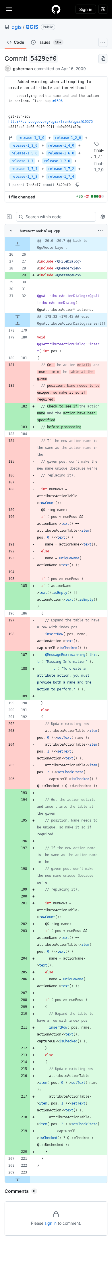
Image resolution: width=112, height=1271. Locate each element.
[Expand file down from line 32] (17, 316)
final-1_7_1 (99, 153)
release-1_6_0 (61, 153)
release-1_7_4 (61, 177)
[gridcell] (56, 244)
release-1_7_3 (24, 177)
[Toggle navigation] (9, 9)
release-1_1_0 (31, 138)
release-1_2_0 (68, 138)
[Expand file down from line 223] (17, 1179)
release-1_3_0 (24, 145)
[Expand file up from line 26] (17, 244)
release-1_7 (22, 161)
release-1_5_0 (24, 153)
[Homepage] (56, 9)
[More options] (100, 230)
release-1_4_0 (61, 145)
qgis (16, 27)
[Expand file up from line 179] (17, 323)
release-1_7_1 (24, 169)
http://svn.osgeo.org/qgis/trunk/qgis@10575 (50, 122)
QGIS (32, 27)
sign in (51, 1223)
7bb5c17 (33, 185)
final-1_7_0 (99, 166)
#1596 (58, 101)
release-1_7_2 (61, 169)
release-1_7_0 (57, 161)
